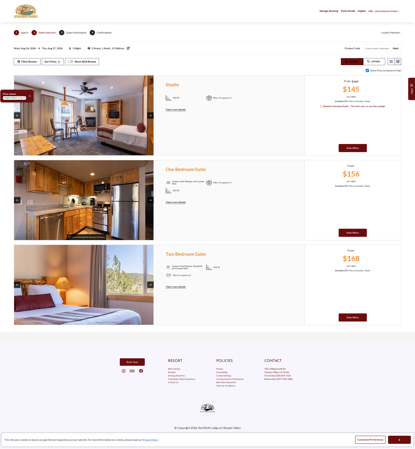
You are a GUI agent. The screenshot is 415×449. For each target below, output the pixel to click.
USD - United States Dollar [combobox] (382, 11)
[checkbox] (367, 70)
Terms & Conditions (225, 385)
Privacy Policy (150, 439)
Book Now (132, 362)
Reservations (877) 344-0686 (278, 379)
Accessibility (222, 372)
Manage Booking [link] (329, 10)
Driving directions (176, 375)
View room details (176, 109)
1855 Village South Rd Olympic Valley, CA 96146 (276, 371)
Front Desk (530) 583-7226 (277, 375)
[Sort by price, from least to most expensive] (59, 61)
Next (150, 115)
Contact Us (173, 382)
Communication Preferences (230, 379)
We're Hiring (174, 368)
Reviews (172, 372)
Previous (17, 115)
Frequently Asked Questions (181, 379)
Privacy (219, 368)
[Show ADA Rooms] (70, 61)
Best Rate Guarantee (226, 382)
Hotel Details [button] (348, 10)
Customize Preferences (370, 439)
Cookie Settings (223, 375)
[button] (26, 11)
